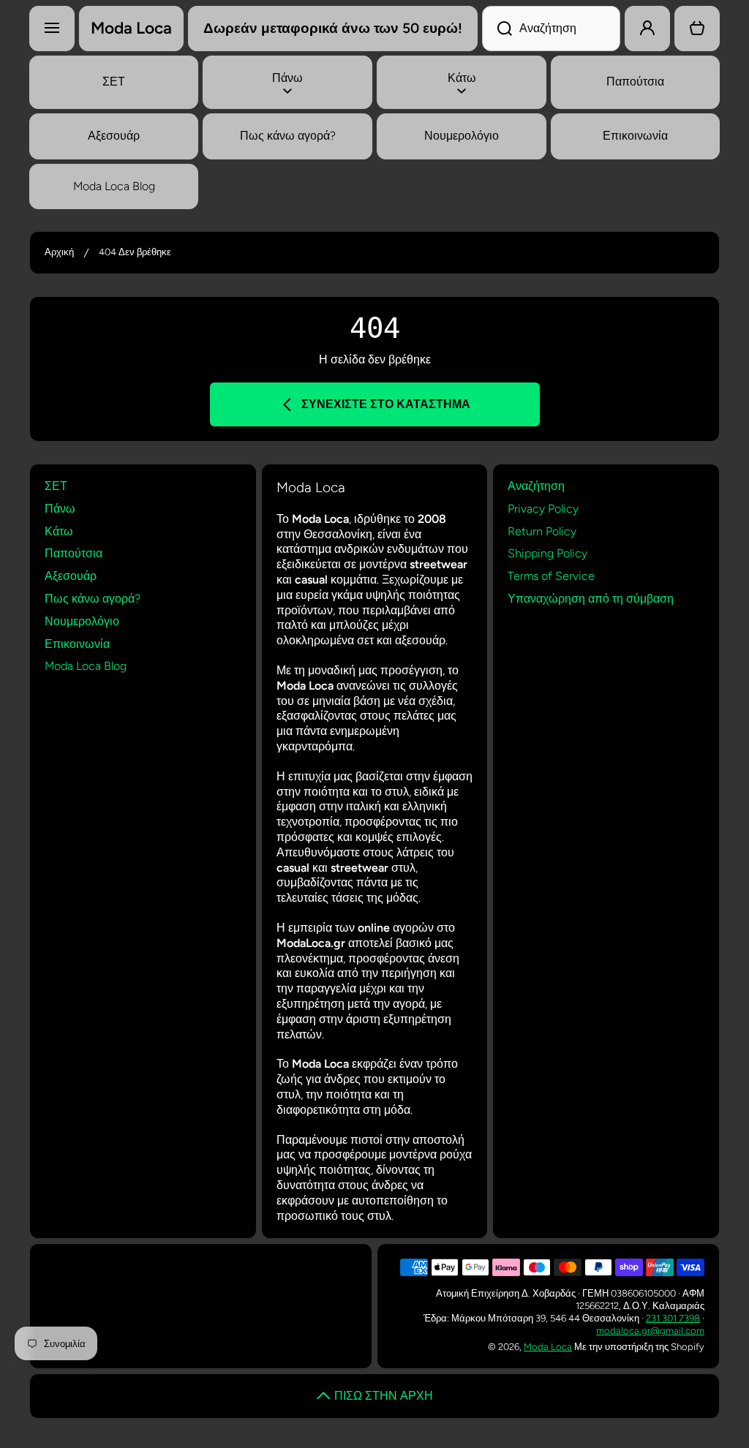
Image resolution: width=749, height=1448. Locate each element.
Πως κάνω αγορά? (92, 599)
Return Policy (542, 531)
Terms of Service (551, 576)
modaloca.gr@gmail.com (650, 1330)
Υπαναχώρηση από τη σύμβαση (591, 599)
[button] (697, 28)
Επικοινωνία (77, 644)
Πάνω (60, 509)
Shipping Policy (547, 553)
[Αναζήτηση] (497, 28)
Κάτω (59, 531)
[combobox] (551, 28)
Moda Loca (548, 1346)
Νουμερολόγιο (82, 621)
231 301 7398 (673, 1318)
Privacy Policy (543, 509)
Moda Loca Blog (86, 666)
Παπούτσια (73, 553)
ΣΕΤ (56, 486)
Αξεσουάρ (71, 576)
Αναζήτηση (536, 486)
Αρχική (59, 251)
